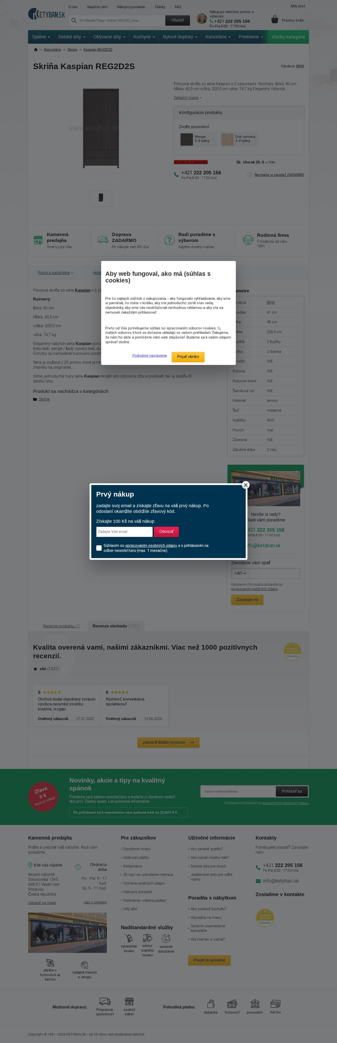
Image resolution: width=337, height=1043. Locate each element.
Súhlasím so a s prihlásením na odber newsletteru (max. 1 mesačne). (156, 548)
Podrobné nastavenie (149, 355)
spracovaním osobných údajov (151, 545)
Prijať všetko (188, 357)
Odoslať (166, 532)
